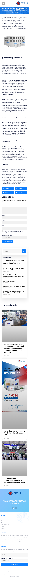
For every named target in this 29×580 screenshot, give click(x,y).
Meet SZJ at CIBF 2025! (9, 281)
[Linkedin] (13, 508)
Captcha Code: (8, 235)
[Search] (24, 251)
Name (3, 215)
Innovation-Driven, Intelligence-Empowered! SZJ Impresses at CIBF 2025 (14, 480)
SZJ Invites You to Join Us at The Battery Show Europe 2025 (14, 433)
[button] (3, 3)
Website (4, 225)
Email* (3, 220)
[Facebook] (16, 508)
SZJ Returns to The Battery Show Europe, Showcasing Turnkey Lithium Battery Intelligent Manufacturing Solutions (14, 262)
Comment (4, 206)
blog (7, 243)
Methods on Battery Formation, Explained (14, 286)
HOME (3, 243)
